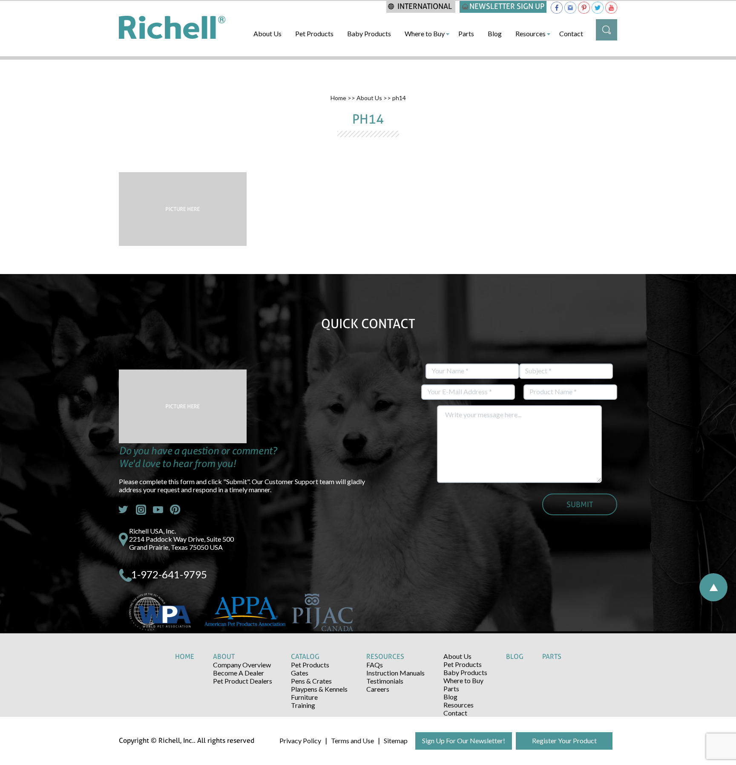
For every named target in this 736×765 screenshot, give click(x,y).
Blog (495, 33)
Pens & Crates (311, 681)
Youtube (158, 510)
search (606, 29)
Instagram (141, 510)
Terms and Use (352, 740)
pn (175, 510)
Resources (530, 33)
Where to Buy (425, 33)
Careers (377, 689)
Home (338, 97)
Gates (299, 673)
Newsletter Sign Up (506, 6)
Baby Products (369, 33)
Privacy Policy (300, 740)
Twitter (124, 510)
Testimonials (384, 681)
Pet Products (314, 33)
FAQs (374, 665)
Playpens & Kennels (319, 689)
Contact (571, 33)
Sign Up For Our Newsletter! (463, 740)
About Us (267, 33)
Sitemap (396, 740)
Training (303, 705)
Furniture (304, 697)
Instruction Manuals (395, 673)
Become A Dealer (238, 673)
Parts (466, 33)
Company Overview (242, 665)
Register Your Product (564, 740)
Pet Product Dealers (242, 681)
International (424, 6)
